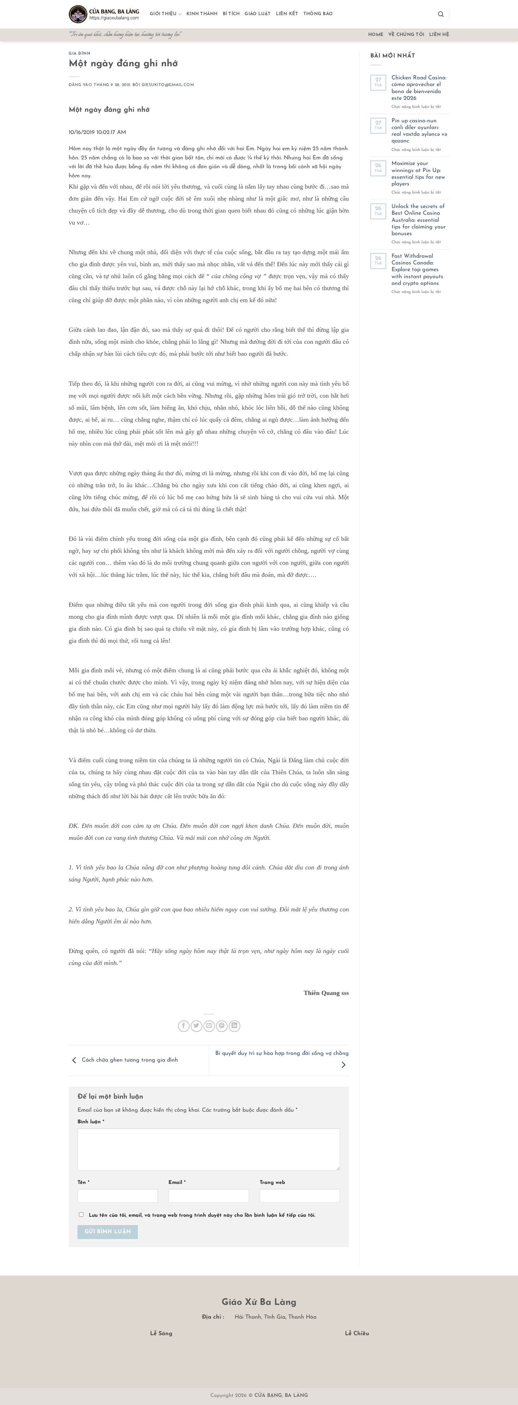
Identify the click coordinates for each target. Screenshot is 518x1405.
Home (375, 34)
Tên (84, 1182)
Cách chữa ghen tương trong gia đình (129, 1060)
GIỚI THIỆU (163, 14)
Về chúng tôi (406, 34)
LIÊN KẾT (287, 14)
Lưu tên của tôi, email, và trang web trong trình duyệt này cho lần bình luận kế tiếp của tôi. (202, 1215)
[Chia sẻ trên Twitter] (196, 1026)
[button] (441, 14)
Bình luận (91, 1122)
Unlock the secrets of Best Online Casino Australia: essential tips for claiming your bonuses (418, 220)
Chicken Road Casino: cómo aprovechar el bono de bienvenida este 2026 (418, 88)
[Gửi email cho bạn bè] (209, 1026)
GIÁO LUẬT (258, 14)
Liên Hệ (439, 34)
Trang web (272, 1182)
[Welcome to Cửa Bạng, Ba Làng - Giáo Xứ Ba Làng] (104, 14)
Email (177, 1182)
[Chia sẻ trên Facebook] (184, 1026)
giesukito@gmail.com (168, 85)
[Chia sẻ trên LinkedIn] (234, 1026)
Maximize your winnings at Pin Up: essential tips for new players (418, 174)
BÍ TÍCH (231, 14)
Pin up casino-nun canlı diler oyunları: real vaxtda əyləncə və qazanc (419, 131)
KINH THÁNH (202, 14)
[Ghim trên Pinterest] (222, 1026)
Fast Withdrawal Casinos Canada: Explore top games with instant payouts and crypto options (417, 269)
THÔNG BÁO (318, 14)
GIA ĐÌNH (79, 54)
